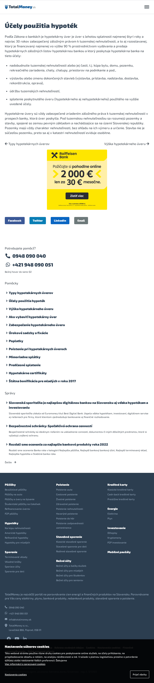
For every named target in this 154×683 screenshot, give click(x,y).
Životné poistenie (66, 499)
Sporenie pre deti (14, 571)
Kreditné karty (117, 484)
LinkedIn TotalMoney (25, 639)
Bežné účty (63, 560)
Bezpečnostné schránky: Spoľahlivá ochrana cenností (50, 426)
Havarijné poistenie (67, 513)
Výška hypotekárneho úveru (125, 144)
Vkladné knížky (13, 561)
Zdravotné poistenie (67, 504)
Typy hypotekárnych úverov (29, 144)
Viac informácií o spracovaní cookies (25, 664)
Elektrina (112, 513)
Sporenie (11, 552)
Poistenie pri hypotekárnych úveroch (38, 349)
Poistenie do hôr (65, 518)
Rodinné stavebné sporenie (71, 551)
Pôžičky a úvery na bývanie (19, 499)
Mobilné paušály (119, 552)
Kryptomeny (114, 537)
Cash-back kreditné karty (121, 494)
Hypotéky (11, 523)
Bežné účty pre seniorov (69, 580)
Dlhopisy (112, 532)
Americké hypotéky (15, 532)
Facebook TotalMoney (9, 639)
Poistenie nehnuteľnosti (69, 508)
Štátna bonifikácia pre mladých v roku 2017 (42, 381)
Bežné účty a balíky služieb (71, 565)
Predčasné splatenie (25, 365)
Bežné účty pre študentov (70, 575)
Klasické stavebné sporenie (71, 541)
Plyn (109, 518)
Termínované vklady (16, 556)
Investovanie (116, 528)
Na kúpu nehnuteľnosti (17, 528)
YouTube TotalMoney (17, 639)
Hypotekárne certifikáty (28, 373)
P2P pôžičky (11, 513)
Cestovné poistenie (67, 494)
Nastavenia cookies (16, 674)
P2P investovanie (117, 542)
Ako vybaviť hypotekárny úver (33, 317)
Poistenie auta (64, 489)
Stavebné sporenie (69, 536)
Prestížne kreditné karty (121, 499)
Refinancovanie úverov (17, 508)
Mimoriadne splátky (25, 357)
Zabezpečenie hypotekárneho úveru (37, 325)
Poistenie (62, 484)
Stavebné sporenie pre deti (71, 546)
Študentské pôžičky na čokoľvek (22, 504)
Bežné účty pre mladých (69, 570)
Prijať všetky (140, 674)
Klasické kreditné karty (120, 489)
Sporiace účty (12, 566)
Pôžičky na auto (13, 494)
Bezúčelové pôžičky (15, 489)
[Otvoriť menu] (147, 7)
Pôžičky (10, 484)
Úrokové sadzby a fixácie (28, 333)
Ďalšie (8, 462)
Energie (112, 508)
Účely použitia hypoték (27, 301)
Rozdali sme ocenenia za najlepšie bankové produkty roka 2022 (58, 444)
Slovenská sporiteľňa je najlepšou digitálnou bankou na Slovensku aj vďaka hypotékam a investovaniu (78, 405)
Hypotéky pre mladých (17, 542)
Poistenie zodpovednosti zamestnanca (70, 525)
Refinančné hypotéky (16, 537)
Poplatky (16, 341)
